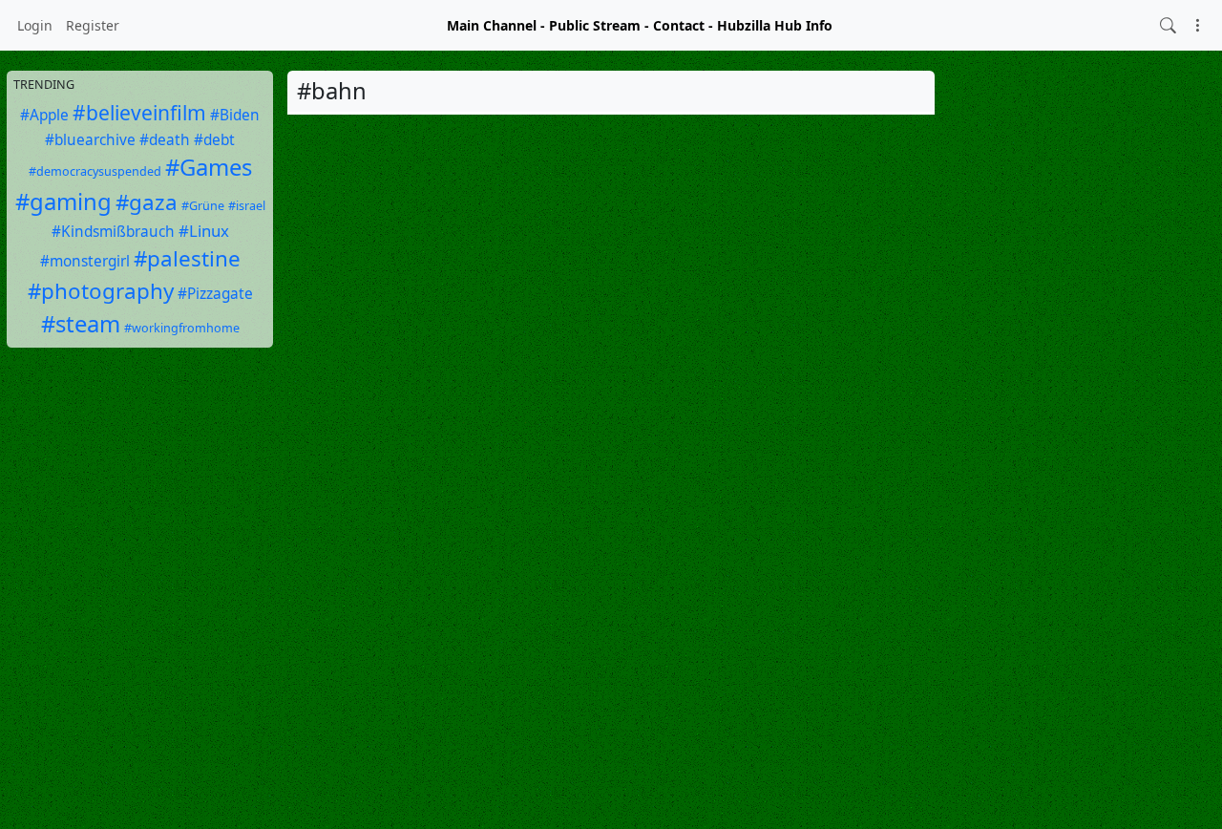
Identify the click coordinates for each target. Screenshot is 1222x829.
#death (164, 140)
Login (35, 25)
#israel (246, 206)
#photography (101, 291)
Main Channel (492, 25)
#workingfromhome (182, 328)
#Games (208, 167)
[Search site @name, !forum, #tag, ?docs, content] (1168, 25)
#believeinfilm (139, 112)
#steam (80, 323)
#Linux (204, 231)
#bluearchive (90, 140)
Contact (679, 25)
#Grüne (202, 206)
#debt (214, 140)
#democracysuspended (95, 171)
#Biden (235, 115)
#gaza (147, 202)
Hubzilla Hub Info (774, 25)
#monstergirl (85, 261)
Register (92, 25)
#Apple (44, 115)
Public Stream (595, 25)
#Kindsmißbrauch (113, 232)
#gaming (63, 201)
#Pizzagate (215, 294)
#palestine (187, 258)
